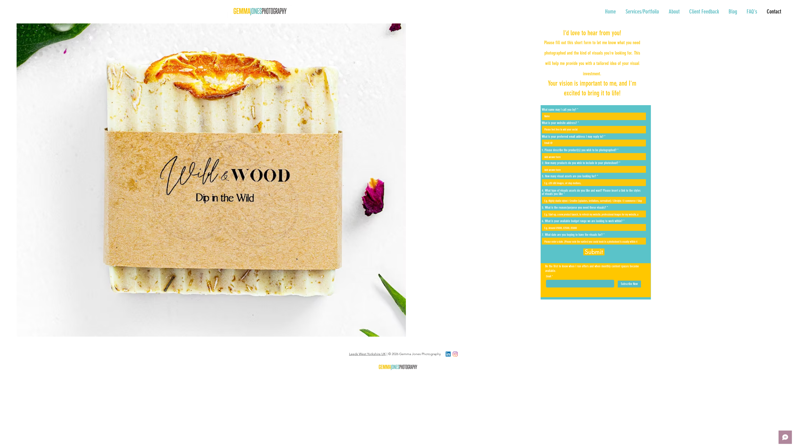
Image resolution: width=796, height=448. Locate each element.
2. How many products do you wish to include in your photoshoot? (580, 163)
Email (548, 276)
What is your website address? (559, 123)
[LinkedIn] (448, 354)
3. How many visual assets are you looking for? (569, 176)
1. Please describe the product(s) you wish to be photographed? (579, 150)
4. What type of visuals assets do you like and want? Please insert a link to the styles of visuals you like (591, 192)
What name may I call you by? (559, 109)
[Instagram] (455, 354)
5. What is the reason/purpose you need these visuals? (574, 207)
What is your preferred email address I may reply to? (572, 136)
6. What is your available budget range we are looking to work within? (582, 221)
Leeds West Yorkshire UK (367, 354)
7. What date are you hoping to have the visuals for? (572, 234)
